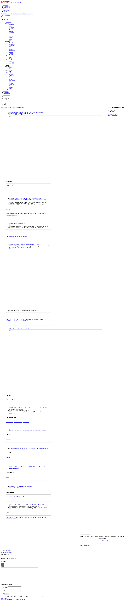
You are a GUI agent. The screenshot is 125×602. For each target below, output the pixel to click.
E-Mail (5, 587)
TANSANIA (17, 215)
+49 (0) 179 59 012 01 (6, 2)
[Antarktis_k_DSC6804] (26, 112)
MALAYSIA (31, 517)
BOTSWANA (9, 213)
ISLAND (34, 319)
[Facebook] (1, 565)
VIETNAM (16, 519)
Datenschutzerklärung (113, 115)
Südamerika (9, 72)
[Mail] (3, 565)
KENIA (15, 213)
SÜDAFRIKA (9, 215)
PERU (22, 496)
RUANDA (44, 213)
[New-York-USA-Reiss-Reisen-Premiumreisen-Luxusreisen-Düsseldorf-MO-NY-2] (30, 468)
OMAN (25, 236)
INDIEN (8, 439)
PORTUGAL (19, 320)
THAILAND (9, 519)
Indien (7, 65)
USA (7, 477)
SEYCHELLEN (18, 422)
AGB (114, 114)
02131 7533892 (6, 551)
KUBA (8, 457)
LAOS (25, 517)
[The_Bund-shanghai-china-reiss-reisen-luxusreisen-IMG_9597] (21, 328)
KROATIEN (40, 319)
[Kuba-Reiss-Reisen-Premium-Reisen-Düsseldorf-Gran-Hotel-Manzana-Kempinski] (28, 448)
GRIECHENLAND (20, 319)
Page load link (4, 598)
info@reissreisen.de (16, 2)
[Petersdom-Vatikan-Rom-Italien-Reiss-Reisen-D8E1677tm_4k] (24, 244)
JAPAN (13, 399)
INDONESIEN (10, 517)
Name (5, 590)
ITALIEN (28, 319)
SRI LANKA (26, 422)
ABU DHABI (9, 236)
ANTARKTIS (9, 185)
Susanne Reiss (7, 107)
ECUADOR (9, 496)
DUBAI (20, 236)
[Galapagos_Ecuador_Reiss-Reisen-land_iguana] (20, 486)
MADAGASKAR (22, 213)
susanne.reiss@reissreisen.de (102, 540)
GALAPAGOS (16, 496)
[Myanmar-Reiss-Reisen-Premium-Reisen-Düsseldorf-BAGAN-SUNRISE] (26, 504)
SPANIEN (25, 320)
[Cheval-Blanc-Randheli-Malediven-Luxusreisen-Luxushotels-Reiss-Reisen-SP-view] (30, 409)
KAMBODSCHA (18, 517)
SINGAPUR (45, 517)
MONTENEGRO (10, 320)
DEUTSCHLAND (10, 319)
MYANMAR (38, 517)
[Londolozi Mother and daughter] (25, 198)
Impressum (110, 114)
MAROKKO (31, 213)
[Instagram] (2, 565)
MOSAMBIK (38, 213)
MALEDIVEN (9, 422)
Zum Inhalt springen (5, 1)
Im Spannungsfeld (39, 596)
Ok (24, 599)
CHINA (8, 399)
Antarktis (8, 22)
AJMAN (16, 236)
